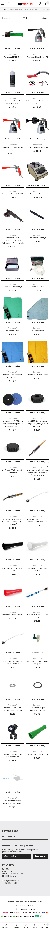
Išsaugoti (40, 856)
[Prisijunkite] (40, 3)
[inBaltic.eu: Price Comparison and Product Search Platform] (44, 916)
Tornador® (12, 54)
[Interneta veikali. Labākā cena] (6, 916)
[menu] (2, 3)
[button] (23, 18)
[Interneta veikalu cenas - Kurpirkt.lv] (23, 916)
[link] (25, 926)
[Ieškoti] (9, 3)
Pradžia (3, 10)
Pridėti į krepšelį (12, 48)
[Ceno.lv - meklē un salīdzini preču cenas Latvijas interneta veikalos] (37, 916)
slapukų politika (37, 901)
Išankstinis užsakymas (38, 185)
